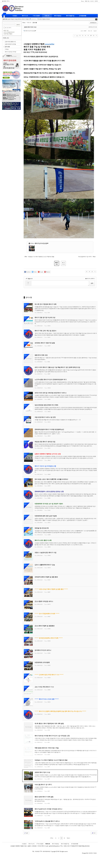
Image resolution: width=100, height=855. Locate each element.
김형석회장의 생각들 (10, 44)
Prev (51, 838)
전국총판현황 (82, 15)
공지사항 (7, 46)
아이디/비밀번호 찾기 (9, 32)
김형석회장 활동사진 (10, 41)
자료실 (6, 49)
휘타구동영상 (57, 15)
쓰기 (94, 833)
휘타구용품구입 (70, 15)
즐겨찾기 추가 (5, 1)
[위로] (85, 35)
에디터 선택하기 (91, 278)
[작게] (82, 35)
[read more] (60, 308)
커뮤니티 (47, 15)
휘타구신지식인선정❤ (30, 30)
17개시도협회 (36, 15)
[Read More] (60, 727)
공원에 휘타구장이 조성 (30, 27)
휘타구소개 (25, 15)
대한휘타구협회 (92, 853)
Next (68, 838)
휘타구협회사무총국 (41, 19)
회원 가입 (87, 1)
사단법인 (14, 15)
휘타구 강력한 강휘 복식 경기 (18, 19)
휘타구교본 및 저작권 (10, 51)
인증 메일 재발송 (8, 33)
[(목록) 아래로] (88, 35)
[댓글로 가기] (91, 35)
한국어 (96, 1)
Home (82, 1)
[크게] (80, 35)
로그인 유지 (8, 27)
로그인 (92, 1)
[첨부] (96, 35)
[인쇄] (93, 35)
